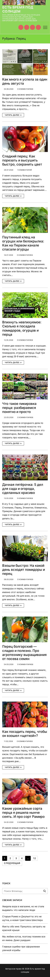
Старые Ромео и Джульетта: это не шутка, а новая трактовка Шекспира (22, 918)
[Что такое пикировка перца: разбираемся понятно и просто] (25, 386)
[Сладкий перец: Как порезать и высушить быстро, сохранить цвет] (25, 139)
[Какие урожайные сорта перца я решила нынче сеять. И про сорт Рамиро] (25, 791)
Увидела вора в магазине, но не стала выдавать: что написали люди (23, 908)
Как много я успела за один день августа (24, 81)
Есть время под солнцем (17, 9)
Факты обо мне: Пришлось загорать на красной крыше (23, 928)
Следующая (12, 863)
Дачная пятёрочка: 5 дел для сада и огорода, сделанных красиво (22, 489)
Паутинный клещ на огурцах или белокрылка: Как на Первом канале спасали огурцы (23, 243)
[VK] (26, 27)
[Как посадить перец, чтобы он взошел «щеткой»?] (25, 714)
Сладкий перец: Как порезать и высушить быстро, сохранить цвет (22, 160)
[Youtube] (20, 27)
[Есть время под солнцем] (32, 27)
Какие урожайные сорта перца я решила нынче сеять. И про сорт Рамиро (23, 812)
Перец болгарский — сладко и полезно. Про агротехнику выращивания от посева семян (24, 652)
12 (34, 858)
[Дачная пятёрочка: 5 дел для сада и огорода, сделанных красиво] (25, 467)
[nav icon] (45, 27)
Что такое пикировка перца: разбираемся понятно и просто (19, 408)
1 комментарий (24, 170)
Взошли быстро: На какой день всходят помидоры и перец (23, 570)
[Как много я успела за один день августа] (25, 62)
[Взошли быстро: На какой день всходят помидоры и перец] (25, 548)
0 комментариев (25, 89)
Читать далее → (13, 115)
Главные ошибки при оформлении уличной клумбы (21, 948)
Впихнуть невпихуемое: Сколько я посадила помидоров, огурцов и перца (21, 328)
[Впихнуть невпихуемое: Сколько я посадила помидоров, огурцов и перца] (25, 305)
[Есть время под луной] (38, 27)
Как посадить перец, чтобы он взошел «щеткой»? (24, 734)
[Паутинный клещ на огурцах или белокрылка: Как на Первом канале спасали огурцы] (25, 220)
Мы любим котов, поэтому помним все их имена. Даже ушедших (23, 938)
